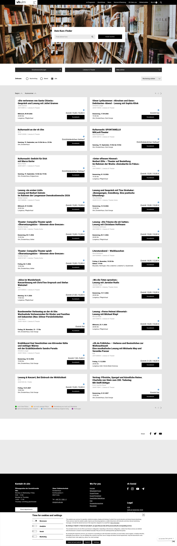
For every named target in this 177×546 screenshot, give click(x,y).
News (110, 3)
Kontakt (92, 488)
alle (56, 78)
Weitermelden (143, 2)
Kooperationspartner (96, 503)
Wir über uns (133, 3)
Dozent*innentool (95, 496)
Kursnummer (29, 93)
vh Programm (91, 3)
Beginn (17, 93)
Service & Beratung (120, 3)
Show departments (26, 509)
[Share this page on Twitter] (155, 433)
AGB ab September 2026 (135, 510)
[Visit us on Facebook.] (128, 488)
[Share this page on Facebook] (150, 433)
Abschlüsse (102, 3)
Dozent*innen (94, 493)
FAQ (91, 501)
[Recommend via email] (160, 433)
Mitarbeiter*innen (95, 491)
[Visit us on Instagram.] (132, 488)
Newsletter (93, 506)
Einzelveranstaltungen (46, 70)
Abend (46, 78)
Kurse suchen (110, 36)
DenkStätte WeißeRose (97, 498)
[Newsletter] (143, 488)
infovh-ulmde (57, 502)
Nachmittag (33, 78)
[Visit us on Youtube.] (137, 488)
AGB (128, 507)
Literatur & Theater (97, 70)
